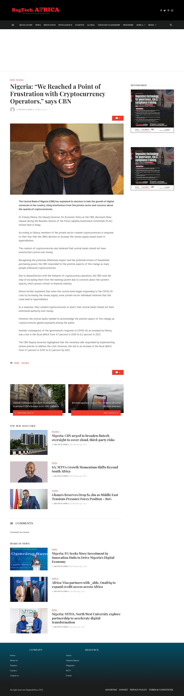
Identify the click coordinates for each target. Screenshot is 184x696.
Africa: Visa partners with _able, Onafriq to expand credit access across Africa (84, 585)
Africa (139, 25)
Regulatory (26, 25)
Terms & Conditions (161, 689)
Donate (123, 689)
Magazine (70, 665)
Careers (13, 670)
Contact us (14, 675)
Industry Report (72, 660)
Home (12, 655)
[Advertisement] (92, 51)
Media (151, 25)
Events (69, 675)
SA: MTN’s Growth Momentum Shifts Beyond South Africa (85, 469)
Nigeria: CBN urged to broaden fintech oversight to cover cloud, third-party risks (83, 438)
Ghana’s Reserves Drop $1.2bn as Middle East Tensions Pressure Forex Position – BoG (85, 497)
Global (91, 25)
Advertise (111, 689)
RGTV (68, 670)
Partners (13, 665)
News (38, 25)
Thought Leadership (109, 25)
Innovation (50, 25)
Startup (79, 25)
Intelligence (65, 25)
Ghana (55, 491)
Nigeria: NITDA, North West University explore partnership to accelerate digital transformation (86, 618)
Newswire (128, 25)
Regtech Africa (26, 109)
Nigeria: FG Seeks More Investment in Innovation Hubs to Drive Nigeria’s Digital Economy (83, 557)
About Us (14, 660)
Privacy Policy (138, 689)
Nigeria (20, 80)
